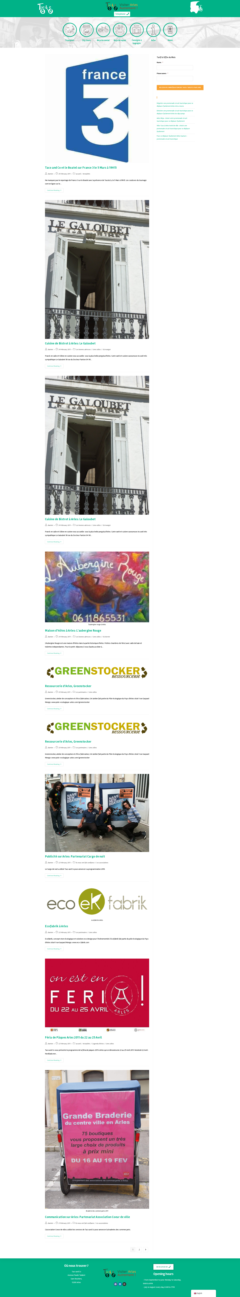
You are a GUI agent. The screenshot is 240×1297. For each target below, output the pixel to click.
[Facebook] (116, 1284)
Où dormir (106, 637)
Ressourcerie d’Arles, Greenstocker (68, 686)
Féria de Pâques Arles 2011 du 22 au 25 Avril (73, 1037)
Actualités (86, 174)
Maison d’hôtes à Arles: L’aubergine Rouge (73, 630)
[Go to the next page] (145, 1249)
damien (50, 174)
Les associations (102, 863)
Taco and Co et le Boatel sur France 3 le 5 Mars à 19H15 (81, 168)
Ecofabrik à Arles (56, 926)
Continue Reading (55, 189)
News (170, 40)
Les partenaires (81, 692)
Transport (69, 40)
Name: (160, 63)
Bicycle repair (120, 40)
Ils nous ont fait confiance (85, 863)
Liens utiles (97, 349)
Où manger (107, 349)
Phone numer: (162, 74)
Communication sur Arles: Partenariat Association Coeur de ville (87, 1217)
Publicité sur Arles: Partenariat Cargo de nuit (75, 856)
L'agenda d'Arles (98, 1044)
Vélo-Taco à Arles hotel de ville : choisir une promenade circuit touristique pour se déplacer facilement (173, 129)
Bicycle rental (103, 40)
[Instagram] (124, 1284)
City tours (86, 40)
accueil (78, 174)
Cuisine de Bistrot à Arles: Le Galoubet (70, 343)
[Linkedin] (120, 1284)
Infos (153, 40)
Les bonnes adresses (83, 349)
